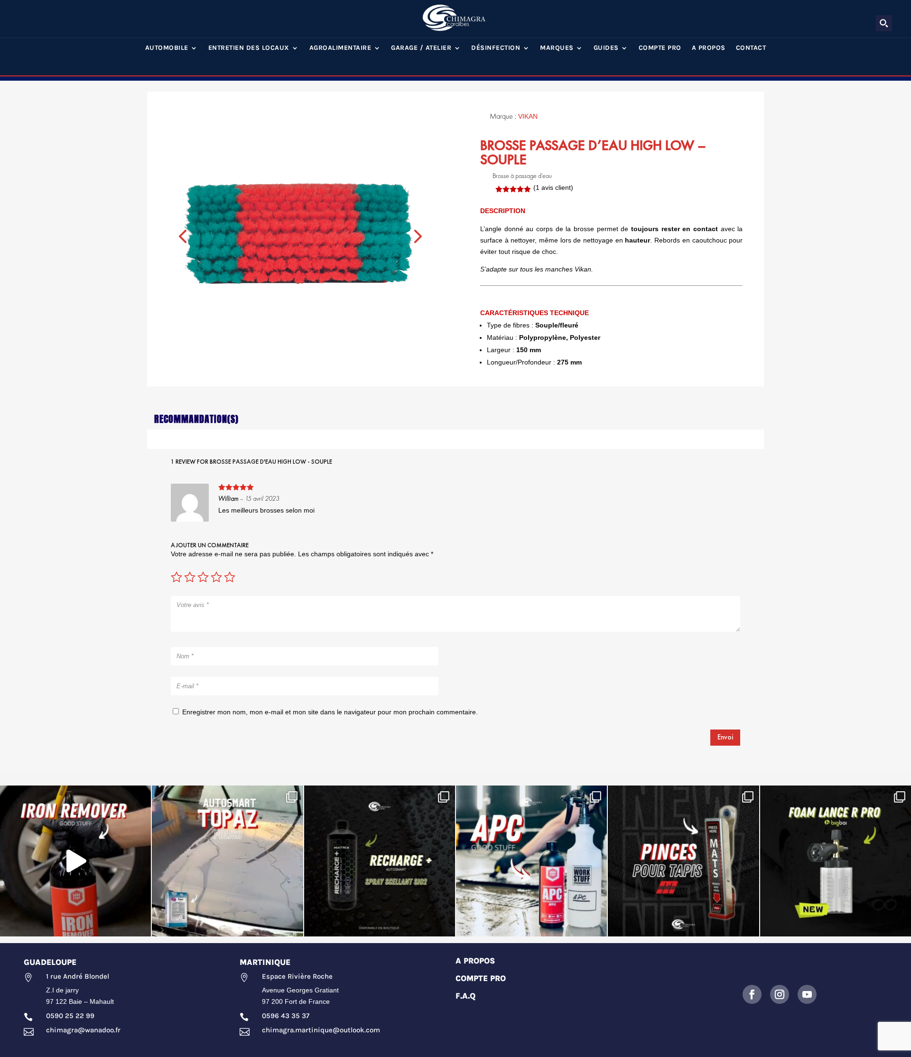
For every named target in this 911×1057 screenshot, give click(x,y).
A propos (708, 48)
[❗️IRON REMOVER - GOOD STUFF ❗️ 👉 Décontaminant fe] (75, 861)
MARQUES (557, 48)
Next (416, 235)
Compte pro (660, 48)
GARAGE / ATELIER (421, 48)
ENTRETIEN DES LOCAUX (248, 48)
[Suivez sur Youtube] (807, 994)
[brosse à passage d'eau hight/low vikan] (298, 233)
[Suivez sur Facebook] (752, 994)
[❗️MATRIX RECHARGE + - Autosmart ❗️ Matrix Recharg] (379, 861)
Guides (606, 48)
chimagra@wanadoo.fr (83, 1030)
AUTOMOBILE (166, 48)
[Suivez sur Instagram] (779, 994)
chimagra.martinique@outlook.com (321, 1030)
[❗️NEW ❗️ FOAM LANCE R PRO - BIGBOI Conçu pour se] (835, 861)
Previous (182, 235)
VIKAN (528, 116)
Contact (751, 48)
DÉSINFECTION (495, 48)
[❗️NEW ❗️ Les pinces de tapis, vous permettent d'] (683, 861)
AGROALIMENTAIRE (340, 48)
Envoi (725, 737)
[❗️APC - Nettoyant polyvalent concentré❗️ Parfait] (531, 861)
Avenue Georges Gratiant (300, 990)
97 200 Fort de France (296, 1001)
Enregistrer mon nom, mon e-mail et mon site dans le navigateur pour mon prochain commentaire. (330, 712)
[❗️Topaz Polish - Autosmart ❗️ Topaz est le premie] (227, 861)
